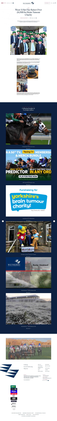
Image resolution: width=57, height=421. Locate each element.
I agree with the (29, 354)
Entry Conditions (36, 414)
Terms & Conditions (21, 414)
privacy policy (31, 354)
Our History (47, 364)
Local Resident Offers (40, 368)
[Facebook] (46, 380)
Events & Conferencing (28, 366)
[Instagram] (43, 380)
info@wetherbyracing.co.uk (47, 378)
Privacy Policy (28, 414)
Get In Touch (47, 371)
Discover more (28, 148)
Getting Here (47, 368)
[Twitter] (44, 380)
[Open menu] (2, 3)
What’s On (26, 368)
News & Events (40, 371)
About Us (39, 364)
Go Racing (26, 364)
